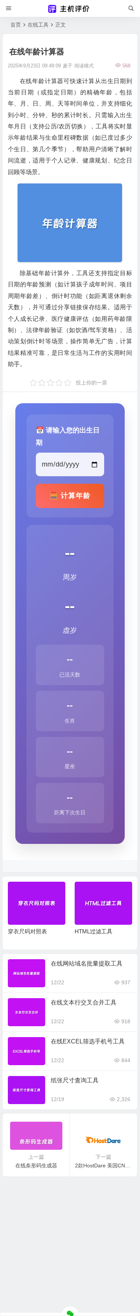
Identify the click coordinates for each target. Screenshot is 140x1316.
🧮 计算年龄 (70, 495)
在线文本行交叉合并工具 (83, 1002)
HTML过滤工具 (93, 931)
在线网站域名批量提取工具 (86, 963)
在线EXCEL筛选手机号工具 (88, 1041)
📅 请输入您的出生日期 (68, 436)
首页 (15, 25)
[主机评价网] (70, 8)
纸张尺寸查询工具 (75, 1080)
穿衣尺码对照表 (27, 931)
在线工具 (38, 25)
